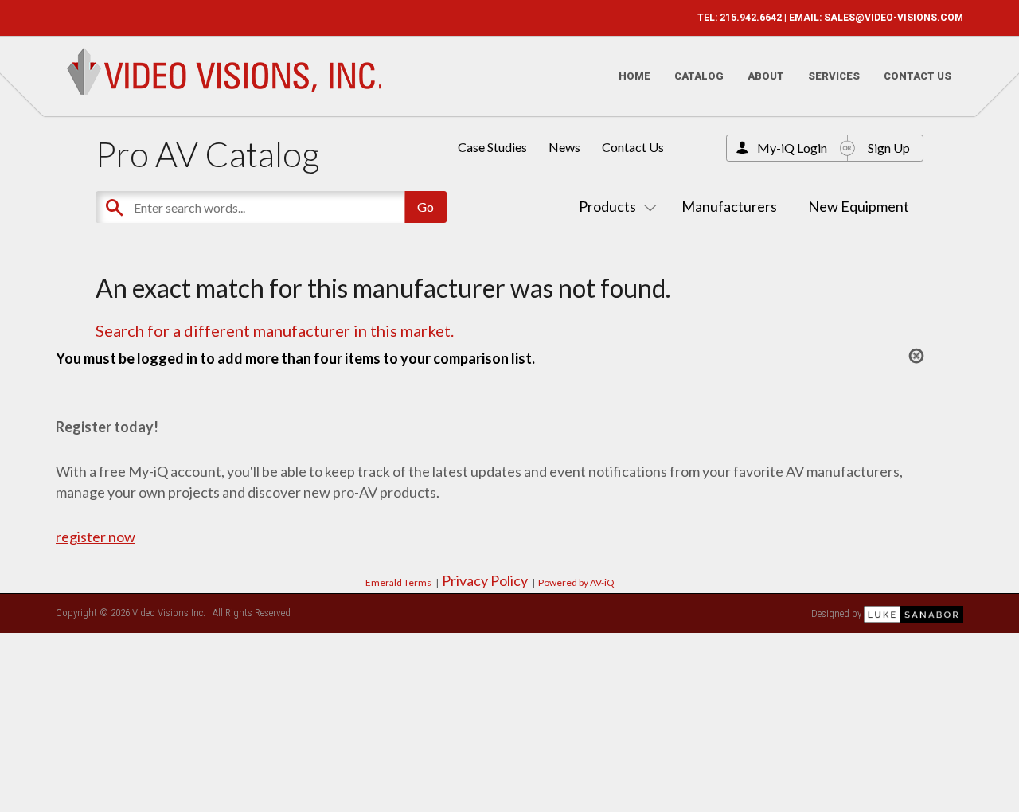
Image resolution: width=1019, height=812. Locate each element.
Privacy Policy (485, 580)
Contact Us (917, 76)
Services (834, 76)
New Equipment (858, 206)
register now (95, 536)
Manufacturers (729, 206)
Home (634, 76)
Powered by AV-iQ (576, 582)
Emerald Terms (398, 582)
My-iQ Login (792, 147)
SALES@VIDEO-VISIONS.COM (893, 17)
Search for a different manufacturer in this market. (275, 330)
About (766, 76)
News (564, 146)
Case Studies (492, 146)
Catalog (699, 76)
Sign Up (889, 147)
